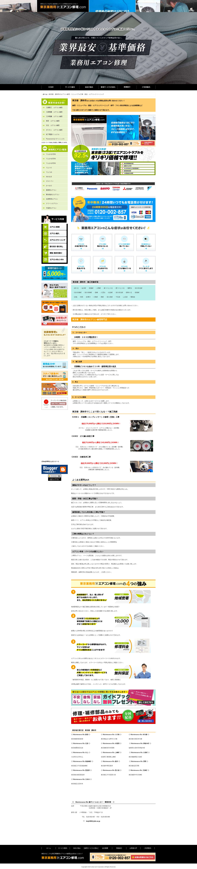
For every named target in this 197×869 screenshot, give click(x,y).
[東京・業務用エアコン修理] (54, 101)
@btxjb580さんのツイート (50, 461)
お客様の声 (133, 848)
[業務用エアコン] (54, 148)
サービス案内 (69, 87)
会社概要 (105, 848)
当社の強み (88, 87)
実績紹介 (127, 87)
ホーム (50, 87)
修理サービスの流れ (108, 87)
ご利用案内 (146, 87)
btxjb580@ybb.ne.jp (93, 821)
